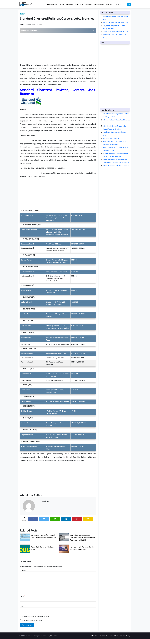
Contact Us (103, 636)
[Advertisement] (58, 48)
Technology (79, 4)
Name (22, 596)
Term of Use (113, 636)
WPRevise (54, 636)
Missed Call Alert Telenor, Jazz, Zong (115, 23)
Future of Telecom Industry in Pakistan (115, 166)
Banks (22, 13)
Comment (23, 570)
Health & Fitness (52, 4)
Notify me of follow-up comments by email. (35, 616)
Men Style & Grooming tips (103, 4)
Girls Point (88, 4)
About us (94, 636)
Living (62, 4)
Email (22, 606)
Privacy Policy (125, 636)
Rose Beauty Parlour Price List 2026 (115, 32)
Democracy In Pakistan (110, 138)
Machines (69, 4)
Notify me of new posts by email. (32, 620)
